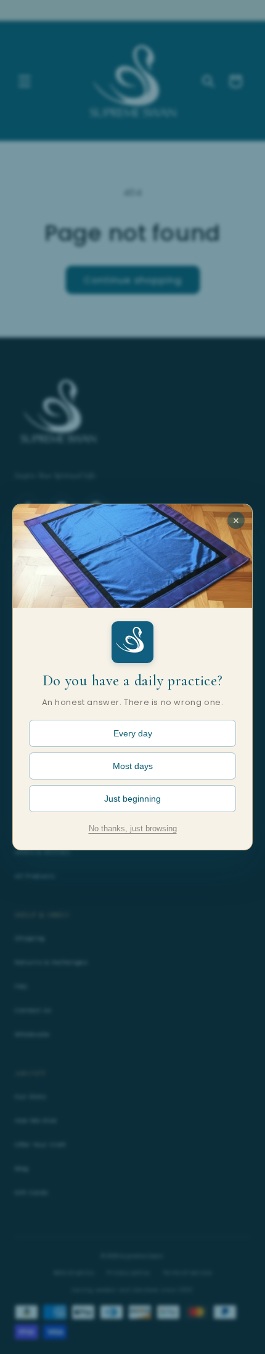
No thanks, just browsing (133, 828)
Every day (132, 733)
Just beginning (132, 799)
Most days (133, 766)
